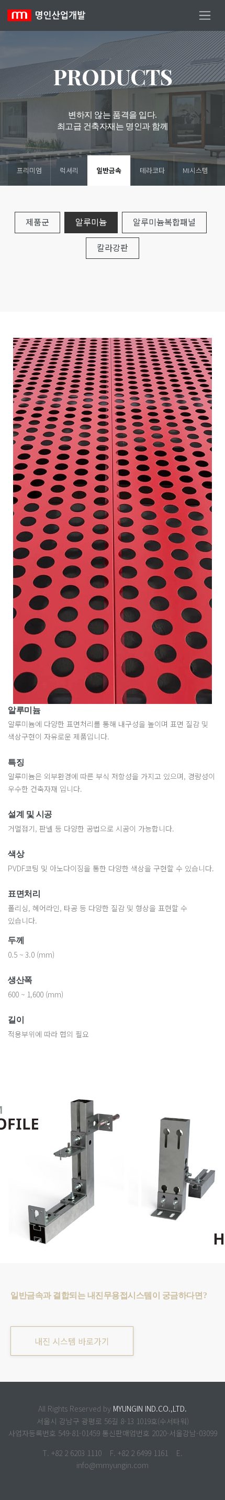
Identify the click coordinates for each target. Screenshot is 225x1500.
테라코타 (152, 170)
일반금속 (108, 170)
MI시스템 (195, 170)
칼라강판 (112, 247)
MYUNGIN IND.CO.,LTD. (150, 1408)
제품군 (37, 221)
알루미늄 (91, 221)
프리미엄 (29, 170)
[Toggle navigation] (205, 15)
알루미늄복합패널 (164, 221)
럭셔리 (69, 170)
